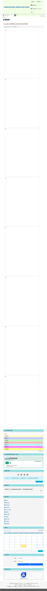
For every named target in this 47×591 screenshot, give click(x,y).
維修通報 (7, 523)
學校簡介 (39, 1)
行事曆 (6, 516)
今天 (7, 530)
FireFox (17, 586)
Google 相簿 (8, 509)
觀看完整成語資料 (39, 481)
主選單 (32, 1)
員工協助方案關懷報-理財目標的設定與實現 (15, 23)
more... (40, 450)
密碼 (15, 561)
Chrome (12, 586)
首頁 (6, 500)
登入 (32, 12)
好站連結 (7, 507)
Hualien (7, 458)
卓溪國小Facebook (36, 8)
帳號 (15, 558)
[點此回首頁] (23, 17)
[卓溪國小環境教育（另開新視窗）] (3, 15)
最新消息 (7, 502)
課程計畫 (34, 5)
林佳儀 (5, 26)
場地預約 (7, 521)
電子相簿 (7, 514)
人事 (8, 26)
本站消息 (7, 19)
